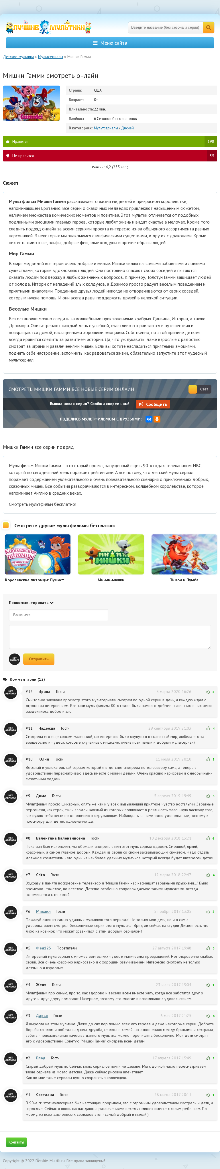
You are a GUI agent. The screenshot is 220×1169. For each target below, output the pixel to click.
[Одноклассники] (157, 419)
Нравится (113, 141)
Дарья (42, 1015)
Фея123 (43, 948)
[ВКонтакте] (149, 419)
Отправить (39, 659)
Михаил (43, 911)
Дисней (127, 128)
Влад (40, 1058)
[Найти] (208, 27)
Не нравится (113, 155)
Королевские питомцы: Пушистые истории (37, 579)
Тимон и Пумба (184, 579)
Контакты (16, 1142)
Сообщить (157, 404)
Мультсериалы (106, 128)
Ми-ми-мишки (111, 579)
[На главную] (49, 27)
